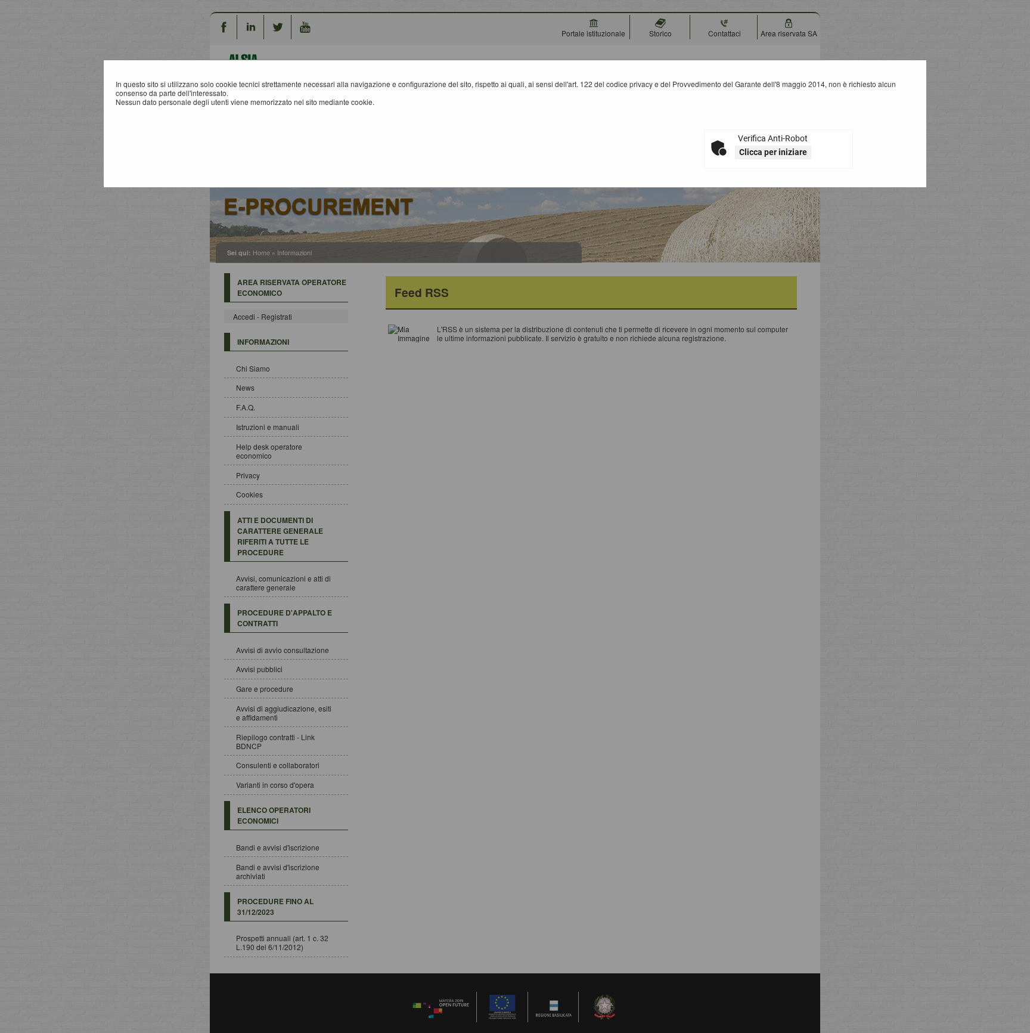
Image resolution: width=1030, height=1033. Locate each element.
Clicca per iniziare (773, 152)
